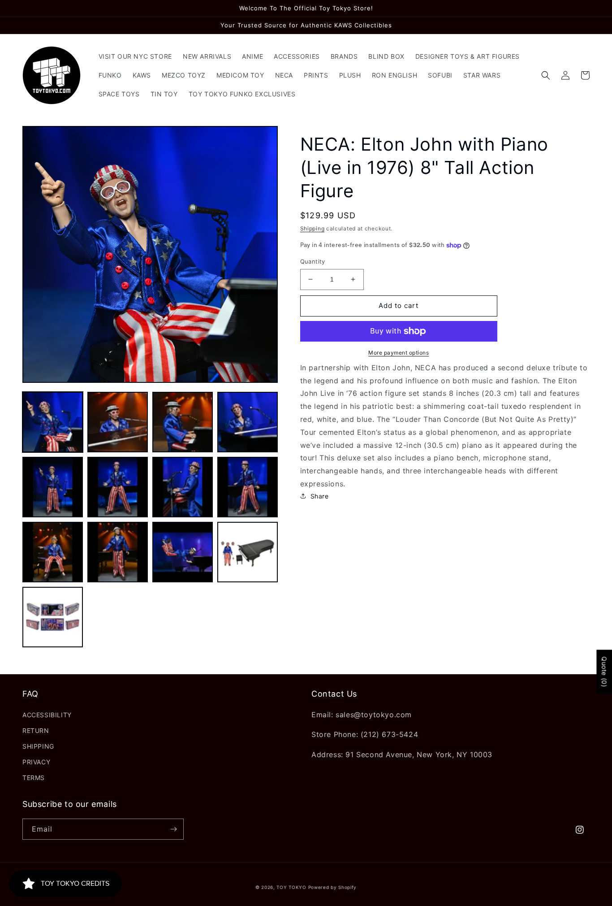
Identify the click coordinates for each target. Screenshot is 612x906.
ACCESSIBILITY (47, 715)
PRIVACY (36, 762)
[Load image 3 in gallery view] (182, 422)
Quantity (312, 261)
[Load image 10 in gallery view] (117, 552)
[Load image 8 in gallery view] (247, 487)
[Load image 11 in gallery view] (182, 552)
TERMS (33, 777)
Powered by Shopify (332, 887)
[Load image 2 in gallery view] (117, 422)
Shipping (312, 228)
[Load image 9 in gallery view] (52, 552)
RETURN (35, 730)
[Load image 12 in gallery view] (247, 552)
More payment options (398, 352)
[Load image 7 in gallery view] (182, 487)
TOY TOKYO (291, 887)
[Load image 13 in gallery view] (52, 617)
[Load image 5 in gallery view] (52, 487)
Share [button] (319, 496)
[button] (546, 75)
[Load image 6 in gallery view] (117, 487)
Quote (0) (604, 671)
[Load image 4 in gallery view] (247, 422)
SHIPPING (38, 746)
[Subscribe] (173, 829)
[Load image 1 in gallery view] (52, 422)
